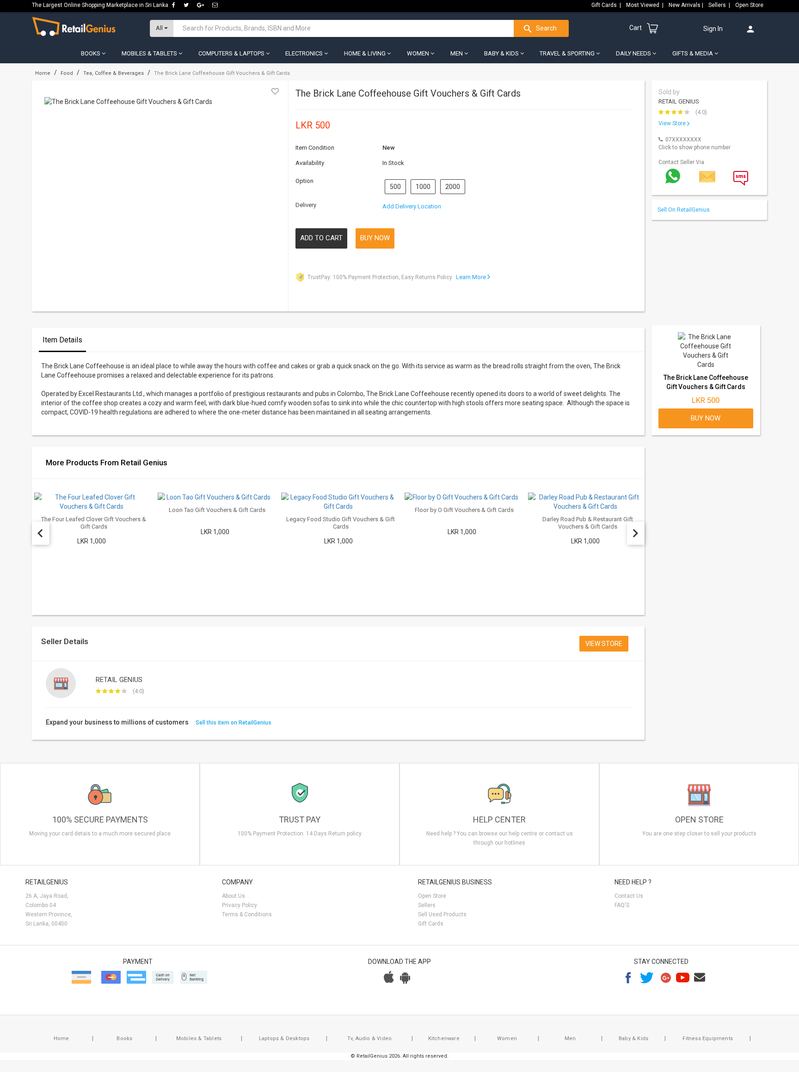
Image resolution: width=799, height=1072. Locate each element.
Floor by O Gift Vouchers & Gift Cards (464, 509)
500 (395, 186)
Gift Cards (430, 923)
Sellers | (719, 5)
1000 (423, 186)
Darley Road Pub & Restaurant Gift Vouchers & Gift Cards (587, 523)
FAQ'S (622, 905)
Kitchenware (444, 1038)
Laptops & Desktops (284, 1038)
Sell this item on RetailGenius (233, 722)
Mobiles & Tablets (198, 1038)
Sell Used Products (442, 914)
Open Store (750, 5)
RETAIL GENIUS (678, 101)
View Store (672, 123)
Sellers (427, 905)
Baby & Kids (633, 1038)
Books (124, 1038)
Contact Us (629, 896)
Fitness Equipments (707, 1038)
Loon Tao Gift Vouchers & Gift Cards (217, 509)
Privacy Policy (239, 905)
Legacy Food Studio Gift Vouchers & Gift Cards (340, 523)
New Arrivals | (687, 5)
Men (570, 1038)
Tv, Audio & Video (369, 1038)
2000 (452, 186)
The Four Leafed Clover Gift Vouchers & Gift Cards (93, 523)
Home (61, 1038)
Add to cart (321, 238)
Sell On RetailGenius (685, 210)
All (160, 27)
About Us (233, 896)
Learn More (471, 277)
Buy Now (375, 238)
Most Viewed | (645, 5)
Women (507, 1038)
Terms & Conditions (247, 914)
